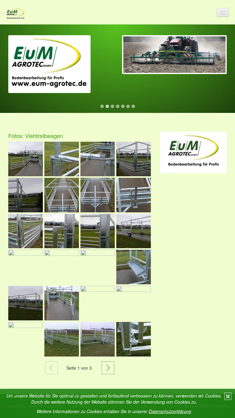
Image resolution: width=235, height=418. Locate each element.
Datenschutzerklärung (170, 411)
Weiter (108, 367)
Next (222, 30)
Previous (12, 30)
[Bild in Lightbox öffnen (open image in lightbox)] (25, 159)
